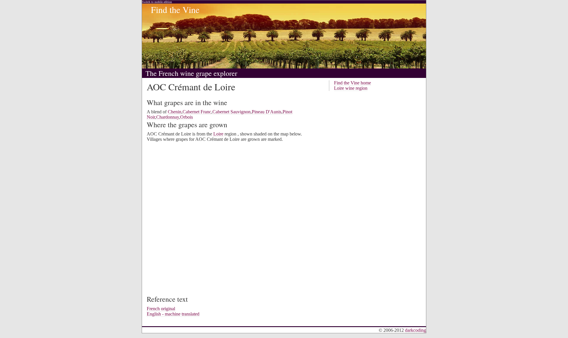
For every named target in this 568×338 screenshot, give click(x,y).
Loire (218, 133)
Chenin (174, 111)
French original (161, 308)
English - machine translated (173, 313)
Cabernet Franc (197, 111)
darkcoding (415, 330)
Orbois (186, 117)
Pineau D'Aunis (266, 111)
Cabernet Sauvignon (231, 111)
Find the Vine (175, 9)
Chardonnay (167, 117)
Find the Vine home (352, 82)
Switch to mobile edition (157, 2)
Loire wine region (350, 88)
